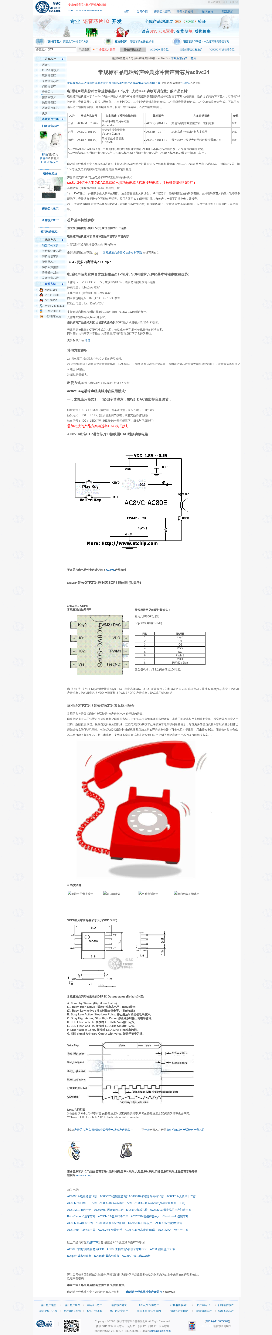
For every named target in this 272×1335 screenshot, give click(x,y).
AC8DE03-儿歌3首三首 (81, 1229)
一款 (147, 1129)
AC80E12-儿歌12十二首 (181, 1196)
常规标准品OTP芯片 (183, 58)
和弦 (44, 154)
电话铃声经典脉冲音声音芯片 (144, 1291)
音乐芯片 (47, 91)
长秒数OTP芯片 (52, 250)
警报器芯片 (49, 261)
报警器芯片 (49, 97)
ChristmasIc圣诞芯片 (175, 1216)
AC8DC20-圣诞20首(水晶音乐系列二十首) (160, 1203)
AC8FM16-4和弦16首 (80, 1223)
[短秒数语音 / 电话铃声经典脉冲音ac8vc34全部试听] (96, 252)
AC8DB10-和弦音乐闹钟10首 (146, 1196)
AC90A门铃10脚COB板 (136, 1255)
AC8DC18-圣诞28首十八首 (116, 1203)
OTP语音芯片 (50, 70)
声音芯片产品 (82, 1129)
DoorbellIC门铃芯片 (140, 1223)
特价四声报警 (50, 267)
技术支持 (207, 11)
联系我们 (227, 11)
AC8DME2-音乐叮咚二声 (113, 1216)
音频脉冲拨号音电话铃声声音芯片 (112, 1129)
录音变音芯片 (50, 278)
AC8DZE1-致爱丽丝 (110, 1229)
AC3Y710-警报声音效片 (145, 1216)
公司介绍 (142, 11)
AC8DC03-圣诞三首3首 (114, 1196)
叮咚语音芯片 (49, 162)
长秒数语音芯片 (50, 231)
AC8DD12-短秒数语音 (168, 1223)
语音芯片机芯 (50, 108)
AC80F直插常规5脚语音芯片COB (127, 1249)
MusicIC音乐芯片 (136, 1209)
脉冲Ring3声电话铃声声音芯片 (186, 1129)
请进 (87, 340)
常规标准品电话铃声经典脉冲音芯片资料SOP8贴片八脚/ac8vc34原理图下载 (113, 83)
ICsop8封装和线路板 (106, 1255)
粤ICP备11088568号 (217, 1321)
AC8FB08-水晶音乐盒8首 (140, 1229)
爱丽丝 (44, 158)
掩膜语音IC (49, 102)
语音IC (46, 64)
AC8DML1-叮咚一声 (79, 1209)
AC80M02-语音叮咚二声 (109, 1209)
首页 (126, 11)
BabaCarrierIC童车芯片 (81, 1216)
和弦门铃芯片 (50, 245)
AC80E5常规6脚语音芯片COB (85, 1249)
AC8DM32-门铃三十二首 (173, 1229)
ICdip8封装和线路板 (79, 1255)
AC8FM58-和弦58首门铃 (111, 1223)
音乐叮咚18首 (50, 272)
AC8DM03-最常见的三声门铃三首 (170, 1209)
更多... (46, 113)
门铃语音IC (49, 86)
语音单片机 (50, 173)
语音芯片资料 (185, 11)
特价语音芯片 (50, 256)
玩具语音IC (49, 75)
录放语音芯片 (50, 81)
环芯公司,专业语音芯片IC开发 (85, 7)
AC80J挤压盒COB (161, 1249)
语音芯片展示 (162, 11)
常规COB (92, 1242)
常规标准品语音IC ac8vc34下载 (122, 252)
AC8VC (185, 83)
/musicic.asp (84, 1175)
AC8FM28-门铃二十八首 (82, 1203)
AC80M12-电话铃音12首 (82, 1196)
